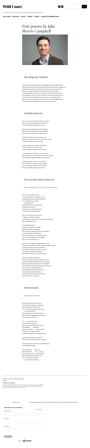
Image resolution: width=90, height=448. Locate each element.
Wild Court (12, 6)
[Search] (84, 6)
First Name (6, 418)
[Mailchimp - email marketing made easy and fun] (25, 442)
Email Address (7, 411)
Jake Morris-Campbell (9, 382)
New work (21, 379)
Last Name (6, 426)
